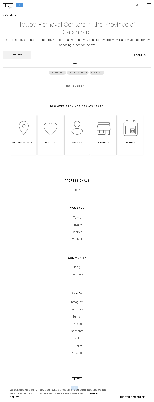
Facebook (77, 309)
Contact (77, 239)
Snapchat (77, 331)
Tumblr (77, 316)
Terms (77, 217)
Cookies (77, 232)
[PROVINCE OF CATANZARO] (23, 115)
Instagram (77, 302)
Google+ (77, 345)
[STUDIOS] (103, 115)
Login (77, 189)
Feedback (77, 274)
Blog (77, 267)
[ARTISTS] (77, 115)
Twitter (77, 338)
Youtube (77, 352)
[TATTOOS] (50, 115)
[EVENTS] (130, 115)
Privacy (77, 224)
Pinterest (77, 323)
